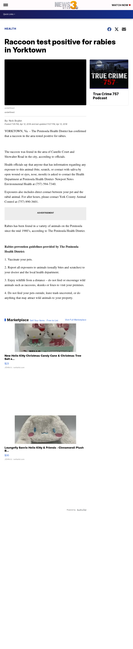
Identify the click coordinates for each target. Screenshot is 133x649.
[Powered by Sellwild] (81, 510)
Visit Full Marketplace (75, 320)
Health (10, 28)
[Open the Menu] (5, 5)
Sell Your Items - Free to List (44, 320)
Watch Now (120, 5)
